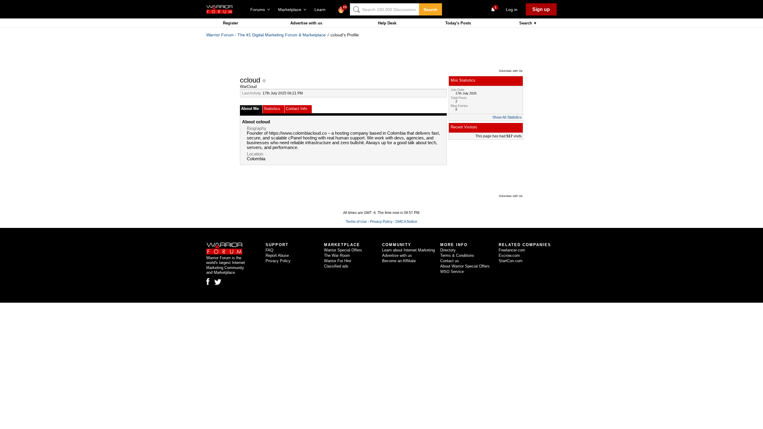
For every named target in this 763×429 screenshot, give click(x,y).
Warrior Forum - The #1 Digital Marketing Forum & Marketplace (266, 34)
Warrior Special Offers (343, 250)
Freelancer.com (512, 250)
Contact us (449, 261)
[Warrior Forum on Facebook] (208, 281)
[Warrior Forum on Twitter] (217, 282)
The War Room (337, 255)
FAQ (269, 250)
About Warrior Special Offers (465, 266)
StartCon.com (510, 261)
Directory (448, 250)
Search (431, 9)
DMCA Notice (406, 222)
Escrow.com (509, 255)
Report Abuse (277, 255)
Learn (321, 9)
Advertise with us (306, 23)
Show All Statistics (507, 117)
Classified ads (336, 266)
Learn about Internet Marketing (408, 250)
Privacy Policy (381, 222)
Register (230, 23)
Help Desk (387, 23)
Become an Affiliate (399, 261)
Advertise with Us (510, 70)
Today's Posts (458, 23)
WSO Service (452, 271)
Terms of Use (356, 222)
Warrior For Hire (337, 261)
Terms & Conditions (457, 255)
